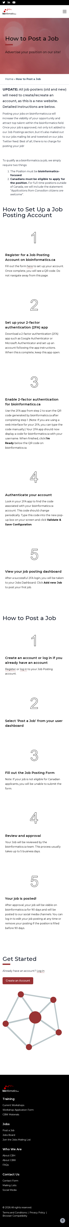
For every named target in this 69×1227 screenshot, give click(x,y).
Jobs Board (9, 1135)
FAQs (6, 1164)
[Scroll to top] (62, 1220)
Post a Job (8, 1130)
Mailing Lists (9, 1185)
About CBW (9, 1160)
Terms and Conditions (15, 1212)
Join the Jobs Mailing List (17, 1139)
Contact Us (11, 1174)
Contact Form (10, 1180)
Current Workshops (13, 1105)
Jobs (6, 1124)
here (30, 266)
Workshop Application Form (18, 1109)
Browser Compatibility (15, 1215)
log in (23, 669)
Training (9, 1099)
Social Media (10, 1190)
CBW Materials (11, 1114)
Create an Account (18, 980)
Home (9, 79)
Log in (40, 970)
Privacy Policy (37, 1212)
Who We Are (12, 1149)
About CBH (9, 1155)
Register (10, 669)
